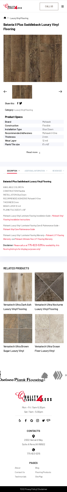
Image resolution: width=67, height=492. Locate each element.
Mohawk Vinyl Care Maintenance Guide (19, 229)
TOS (22, 489)
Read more (32, 152)
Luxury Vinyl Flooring (19, 18)
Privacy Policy (30, 489)
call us (49, 6)
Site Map (39, 476)
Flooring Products (43, 472)
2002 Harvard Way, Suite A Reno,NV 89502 (33, 442)
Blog (37, 467)
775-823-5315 (35, 245)
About (17, 467)
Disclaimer (42, 489)
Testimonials (20, 476)
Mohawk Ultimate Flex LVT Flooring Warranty (33, 239)
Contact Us (20, 472)
